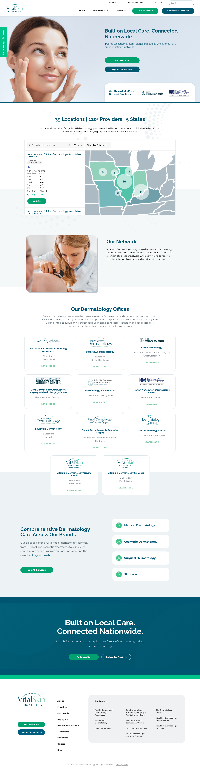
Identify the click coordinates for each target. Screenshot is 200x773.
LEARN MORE (48, 366)
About (82, 11)
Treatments (63, 731)
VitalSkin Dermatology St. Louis (166, 727)
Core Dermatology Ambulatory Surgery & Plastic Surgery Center (136, 712)
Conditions (62, 738)
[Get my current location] (69, 145)
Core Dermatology (103, 728)
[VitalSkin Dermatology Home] (15, 8)
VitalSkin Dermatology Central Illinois (166, 719)
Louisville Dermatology (136, 728)
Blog (59, 750)
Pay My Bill (113, 3)
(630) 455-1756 (37, 194)
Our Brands (98, 11)
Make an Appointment (3, 42)
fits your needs (41, 555)
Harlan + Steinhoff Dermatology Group (135, 721)
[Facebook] (29, 167)
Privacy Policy (122, 765)
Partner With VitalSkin (137, 3)
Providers (121, 11)
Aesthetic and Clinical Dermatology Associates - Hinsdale (54, 155)
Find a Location (145, 11)
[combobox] (47, 145)
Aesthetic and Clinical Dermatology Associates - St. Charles (54, 212)
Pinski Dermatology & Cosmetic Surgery (136, 735)
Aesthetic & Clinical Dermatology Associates (104, 712)
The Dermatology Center (164, 711)
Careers (158, 3)
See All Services (37, 570)
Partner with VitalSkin (68, 725)
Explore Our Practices (178, 11)
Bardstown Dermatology (101, 721)
